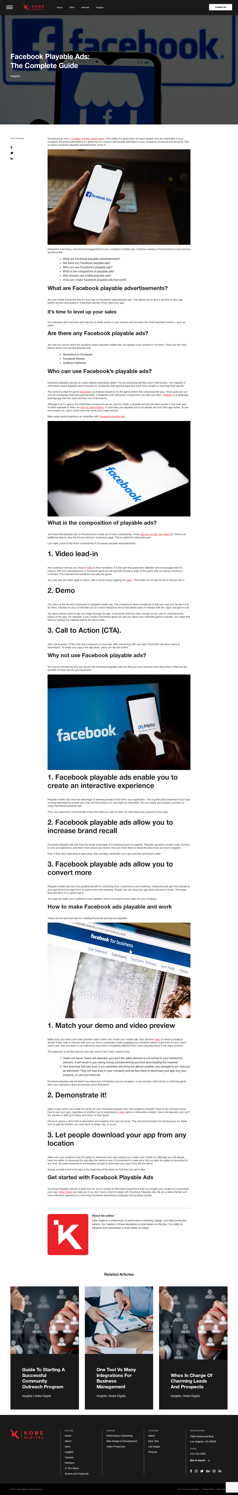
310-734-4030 (198, 1453)
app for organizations (92, 407)
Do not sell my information (189, 1489)
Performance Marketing (119, 1435)
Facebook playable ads (112, 416)
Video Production (115, 1446)
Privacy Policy (222, 1489)
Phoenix (152, 1451)
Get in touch (198, 1460)
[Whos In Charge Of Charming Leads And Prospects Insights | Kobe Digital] (193, 1327)
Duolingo (168, 394)
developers (86, 391)
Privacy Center (208, 1489)
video (90, 567)
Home (68, 1435)
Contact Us (220, 7)
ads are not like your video (155, 534)
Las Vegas (154, 1446)
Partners (69, 1462)
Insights (99, 7)
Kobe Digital (65, 1191)
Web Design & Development (121, 1441)
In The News (72, 1468)
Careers (69, 1457)
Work (72, 7)
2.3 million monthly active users (87, 138)
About (60, 7)
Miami (151, 1435)
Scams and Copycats (77, 1473)
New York (153, 1441)
